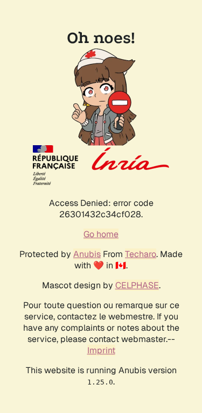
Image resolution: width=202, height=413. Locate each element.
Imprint (101, 350)
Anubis (87, 254)
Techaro (140, 254)
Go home (101, 234)
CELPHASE (137, 285)
